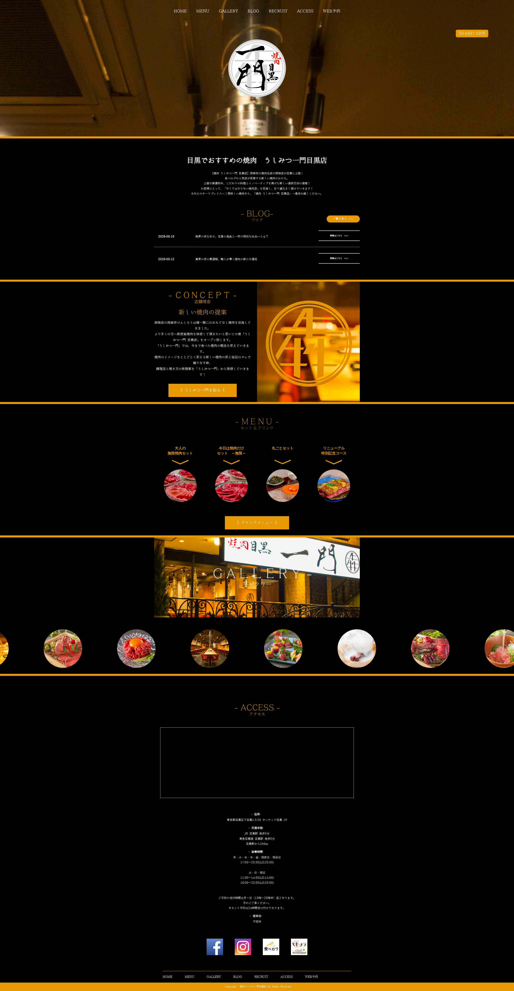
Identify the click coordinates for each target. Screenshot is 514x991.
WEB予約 (331, 11)
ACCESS (305, 11)
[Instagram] (243, 948)
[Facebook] (215, 948)
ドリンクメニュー (257, 523)
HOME (180, 11)
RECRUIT (278, 11)
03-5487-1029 (472, 33)
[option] (96, 648)
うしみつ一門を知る (203, 390)
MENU (202, 11)
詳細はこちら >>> (339, 236)
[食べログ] (271, 948)
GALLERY (228, 11)
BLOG (253, 11)
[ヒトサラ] (299, 948)
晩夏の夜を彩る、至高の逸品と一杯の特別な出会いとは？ (231, 236)
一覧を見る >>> (343, 218)
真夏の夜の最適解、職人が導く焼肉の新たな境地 (226, 259)
